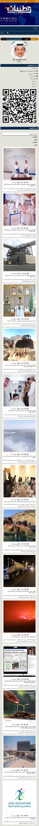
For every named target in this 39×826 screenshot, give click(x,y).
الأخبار (35, 145)
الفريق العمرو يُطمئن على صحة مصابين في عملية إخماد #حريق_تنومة (22, 411)
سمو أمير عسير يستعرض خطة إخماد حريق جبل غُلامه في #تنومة (20, 501)
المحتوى (35, 137)
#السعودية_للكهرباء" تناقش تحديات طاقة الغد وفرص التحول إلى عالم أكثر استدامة (20, 772)
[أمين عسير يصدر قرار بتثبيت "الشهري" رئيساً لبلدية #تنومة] (19, 301)
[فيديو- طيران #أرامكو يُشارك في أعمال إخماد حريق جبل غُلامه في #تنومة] (19, 436)
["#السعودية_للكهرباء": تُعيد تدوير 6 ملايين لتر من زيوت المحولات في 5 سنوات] (19, 255)
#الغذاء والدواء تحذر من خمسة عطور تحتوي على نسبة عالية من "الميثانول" (20, 818)
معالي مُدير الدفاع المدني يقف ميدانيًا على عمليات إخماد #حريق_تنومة (22, 546)
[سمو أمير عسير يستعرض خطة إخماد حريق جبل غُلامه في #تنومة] (19, 482)
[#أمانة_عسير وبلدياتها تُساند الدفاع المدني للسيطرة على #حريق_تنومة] (19, 571)
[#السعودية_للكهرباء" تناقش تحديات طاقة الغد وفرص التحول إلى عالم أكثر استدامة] (19, 752)
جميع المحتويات (33, 134)
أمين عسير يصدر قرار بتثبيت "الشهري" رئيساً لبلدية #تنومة (21, 321)
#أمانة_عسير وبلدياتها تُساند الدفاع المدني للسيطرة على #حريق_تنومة (22, 592)
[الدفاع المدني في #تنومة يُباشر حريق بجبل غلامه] (19, 617)
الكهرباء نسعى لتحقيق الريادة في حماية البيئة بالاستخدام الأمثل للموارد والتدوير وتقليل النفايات (20, 727)
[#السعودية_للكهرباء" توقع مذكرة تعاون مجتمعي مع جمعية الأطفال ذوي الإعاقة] (19, 164)
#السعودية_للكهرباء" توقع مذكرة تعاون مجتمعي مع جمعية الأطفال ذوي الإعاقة (20, 185)
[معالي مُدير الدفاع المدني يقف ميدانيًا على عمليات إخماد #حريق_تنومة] (19, 526)
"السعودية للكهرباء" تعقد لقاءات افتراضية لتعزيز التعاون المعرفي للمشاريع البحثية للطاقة (20, 681)
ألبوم (35, 139)
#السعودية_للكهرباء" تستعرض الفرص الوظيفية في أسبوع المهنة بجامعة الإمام (20, 230)
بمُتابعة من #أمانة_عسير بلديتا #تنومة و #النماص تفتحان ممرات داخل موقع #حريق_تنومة (20, 365)
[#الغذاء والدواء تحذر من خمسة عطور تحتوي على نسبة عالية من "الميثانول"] (19, 798)
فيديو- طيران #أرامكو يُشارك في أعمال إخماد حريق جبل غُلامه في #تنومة (19, 456)
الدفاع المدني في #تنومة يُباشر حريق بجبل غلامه (24, 636)
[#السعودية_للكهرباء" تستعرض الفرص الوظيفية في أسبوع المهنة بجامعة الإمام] (19, 210)
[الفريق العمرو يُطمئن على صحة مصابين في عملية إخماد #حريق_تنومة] (19, 391)
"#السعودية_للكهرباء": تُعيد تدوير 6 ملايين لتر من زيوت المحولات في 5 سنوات (20, 276)
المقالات (35, 142)
